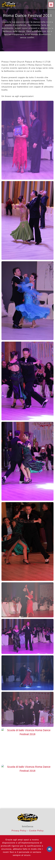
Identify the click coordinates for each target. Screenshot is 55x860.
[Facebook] (49, 849)
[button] (51, 4)
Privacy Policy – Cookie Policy (28, 830)
